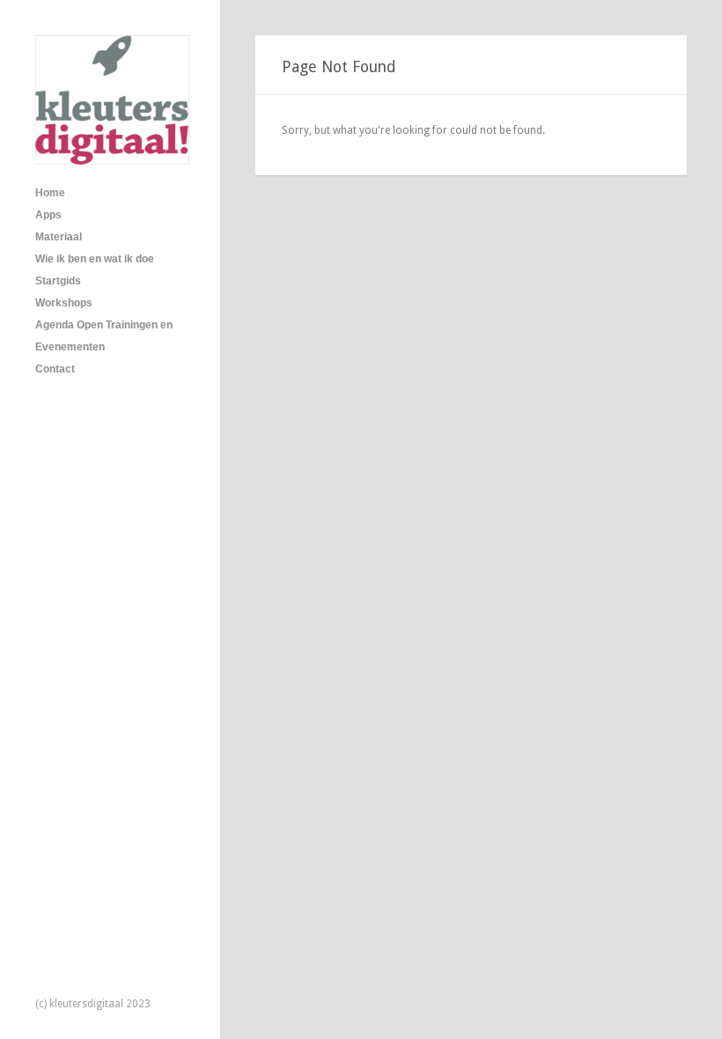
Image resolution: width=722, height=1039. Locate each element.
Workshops (63, 303)
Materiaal (58, 237)
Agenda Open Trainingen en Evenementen (104, 336)
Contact (55, 369)
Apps (48, 215)
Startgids (58, 281)
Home (50, 193)
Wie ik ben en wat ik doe (94, 259)
